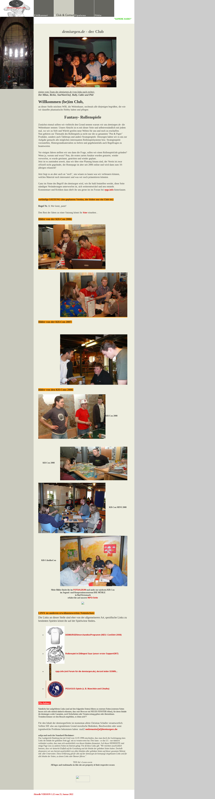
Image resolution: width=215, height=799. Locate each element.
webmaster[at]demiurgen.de (101, 729)
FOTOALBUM (79, 590)
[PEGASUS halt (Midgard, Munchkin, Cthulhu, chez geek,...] (55, 689)
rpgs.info (59, 671)
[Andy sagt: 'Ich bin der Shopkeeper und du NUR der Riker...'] (55, 653)
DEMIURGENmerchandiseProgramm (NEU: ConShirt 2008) (93, 635)
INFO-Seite (93, 598)
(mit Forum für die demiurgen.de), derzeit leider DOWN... (90, 671)
